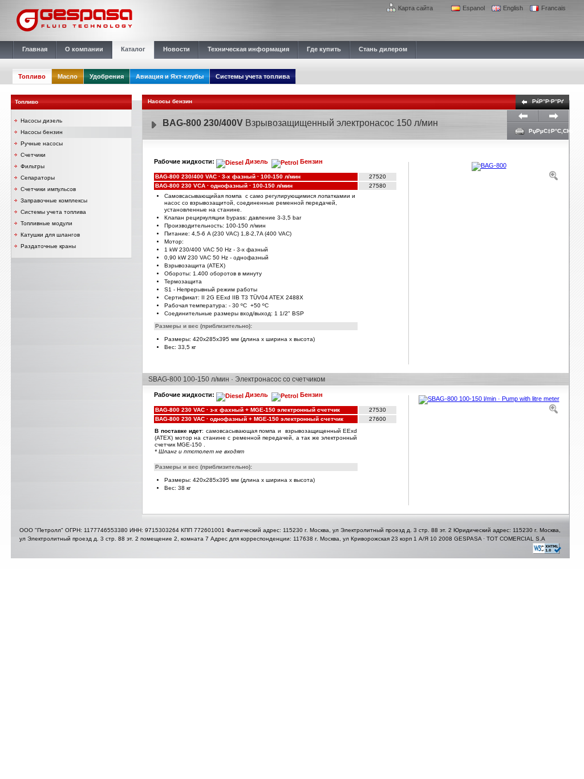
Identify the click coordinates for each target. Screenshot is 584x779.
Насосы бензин (42, 132)
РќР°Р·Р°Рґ (547, 101)
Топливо (32, 76)
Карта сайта (415, 8)
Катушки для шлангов (50, 235)
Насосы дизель (41, 120)
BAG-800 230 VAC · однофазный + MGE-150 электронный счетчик (250, 419)
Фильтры (32, 166)
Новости (176, 49)
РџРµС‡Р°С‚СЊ (551, 131)
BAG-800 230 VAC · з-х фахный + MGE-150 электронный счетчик (248, 410)
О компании (84, 49)
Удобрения (107, 76)
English (513, 8)
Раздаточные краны (48, 246)
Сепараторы (38, 178)
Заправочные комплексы (54, 200)
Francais (553, 8)
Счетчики (33, 155)
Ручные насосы (42, 143)
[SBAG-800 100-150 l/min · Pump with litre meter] (489, 404)
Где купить (324, 49)
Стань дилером (383, 49)
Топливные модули (46, 223)
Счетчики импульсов (48, 189)
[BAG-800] (489, 171)
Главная (34, 49)
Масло (68, 76)
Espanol (474, 8)
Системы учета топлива (253, 76)
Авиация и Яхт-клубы (170, 76)
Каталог (133, 49)
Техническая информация (248, 49)
